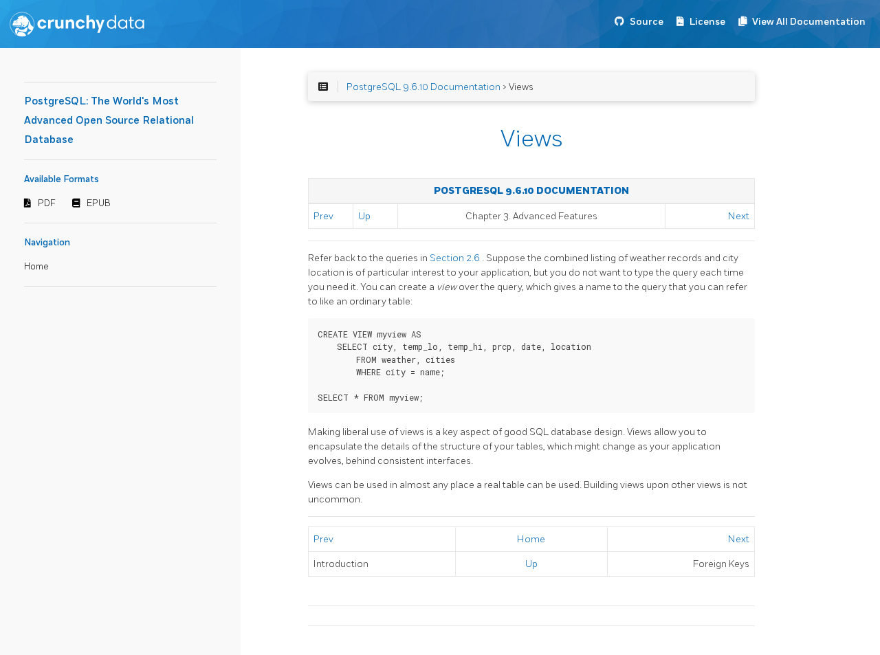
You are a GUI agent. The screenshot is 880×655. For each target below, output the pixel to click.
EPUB (99, 203)
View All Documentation (809, 21)
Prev (323, 216)
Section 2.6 (456, 258)
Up (364, 216)
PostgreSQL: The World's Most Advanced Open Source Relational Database (109, 120)
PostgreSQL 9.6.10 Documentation (423, 87)
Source (646, 21)
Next (738, 216)
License (707, 21)
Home (36, 266)
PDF (47, 203)
